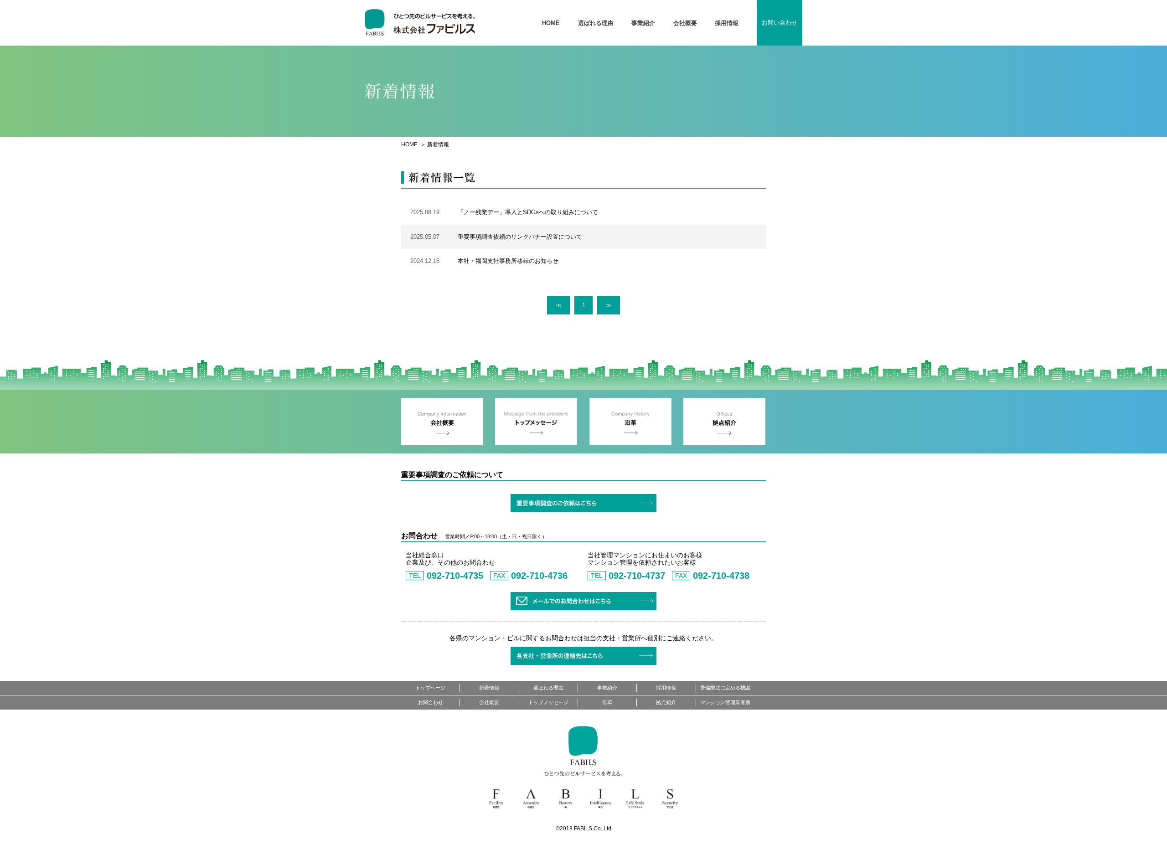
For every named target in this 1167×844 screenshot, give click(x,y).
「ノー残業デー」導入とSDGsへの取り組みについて (528, 212)
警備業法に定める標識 (725, 687)
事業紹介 (643, 23)
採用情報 (726, 23)
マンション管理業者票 (725, 702)
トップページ (430, 687)
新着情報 (489, 687)
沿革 (607, 702)
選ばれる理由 (596, 23)
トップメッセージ (548, 702)
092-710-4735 (455, 575)
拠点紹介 (666, 702)
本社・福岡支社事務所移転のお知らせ (508, 260)
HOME (551, 23)
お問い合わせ (779, 22)
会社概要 (685, 23)
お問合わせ (430, 702)
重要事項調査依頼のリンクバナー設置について (520, 236)
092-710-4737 (637, 575)
